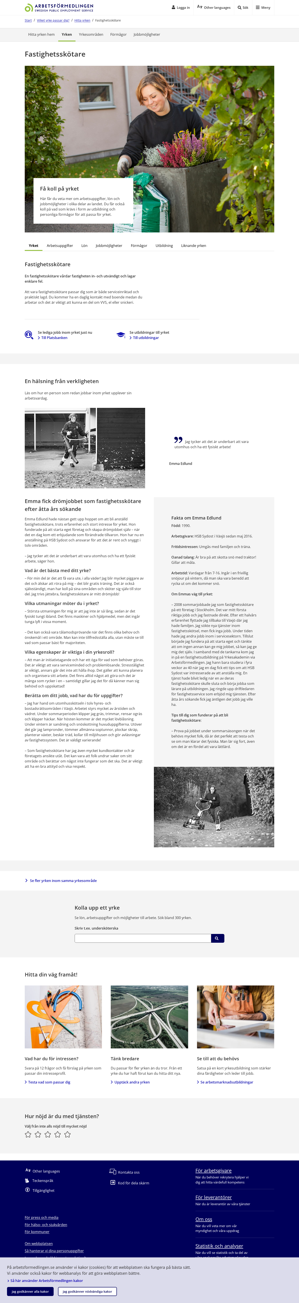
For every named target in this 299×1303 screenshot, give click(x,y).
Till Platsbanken (54, 337)
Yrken (67, 34)
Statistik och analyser (219, 1245)
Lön (84, 245)
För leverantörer (213, 1197)
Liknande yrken (193, 245)
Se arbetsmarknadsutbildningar (227, 1082)
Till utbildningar (146, 337)
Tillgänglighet (44, 1190)
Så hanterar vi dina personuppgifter (54, 1250)
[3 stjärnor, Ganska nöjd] (47, 1134)
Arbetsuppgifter (60, 245)
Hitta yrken (82, 20)
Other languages (46, 1171)
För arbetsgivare (213, 1170)
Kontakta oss (129, 1172)
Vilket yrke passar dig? (53, 20)
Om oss (203, 1219)
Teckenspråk (42, 1180)
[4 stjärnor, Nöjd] (57, 1134)
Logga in (183, 7)
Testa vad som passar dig (49, 1082)
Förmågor (118, 34)
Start (28, 20)
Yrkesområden (91, 34)
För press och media (41, 1217)
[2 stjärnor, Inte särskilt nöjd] (38, 1134)
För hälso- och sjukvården (46, 1224)
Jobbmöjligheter (147, 34)
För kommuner (37, 1231)
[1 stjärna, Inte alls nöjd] (28, 1134)
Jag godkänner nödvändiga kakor (87, 1291)
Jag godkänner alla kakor (30, 1291)
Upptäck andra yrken (132, 1082)
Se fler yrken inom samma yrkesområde (63, 880)
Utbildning (164, 245)
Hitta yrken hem (41, 34)
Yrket (33, 245)
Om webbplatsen (39, 1243)
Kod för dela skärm (133, 1183)
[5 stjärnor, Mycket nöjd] (67, 1134)
